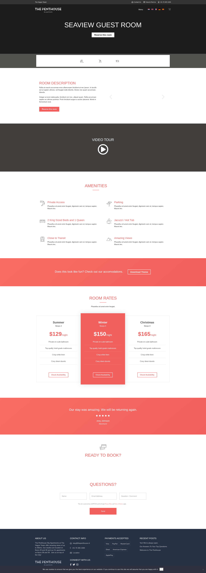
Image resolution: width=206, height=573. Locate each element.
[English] (152, 9)
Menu (141, 9)
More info (163, 61)
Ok (161, 569)
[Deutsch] (160, 9)
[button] (111, 97)
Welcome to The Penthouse (150, 550)
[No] (203, 569)
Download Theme (139, 272)
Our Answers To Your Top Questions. (153, 546)
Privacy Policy (108, 504)
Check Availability (58, 375)
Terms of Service (119, 504)
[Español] (163, 9)
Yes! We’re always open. (149, 543)
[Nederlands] (149, 9)
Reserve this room (103, 35)
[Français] (156, 9)
